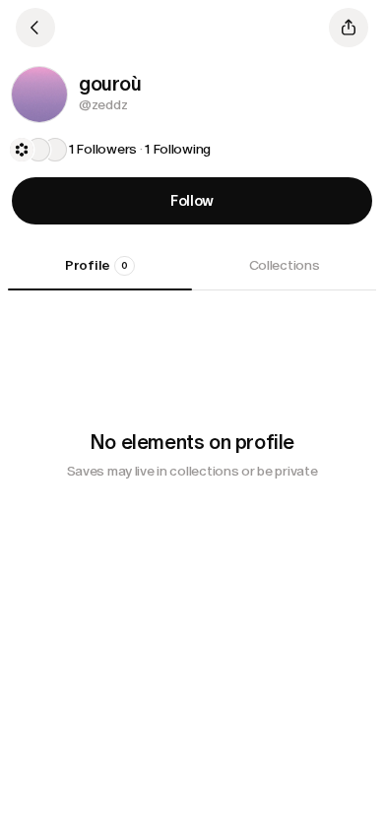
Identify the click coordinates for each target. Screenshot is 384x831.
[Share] (348, 27)
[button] (39, 94)
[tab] (100, 272)
